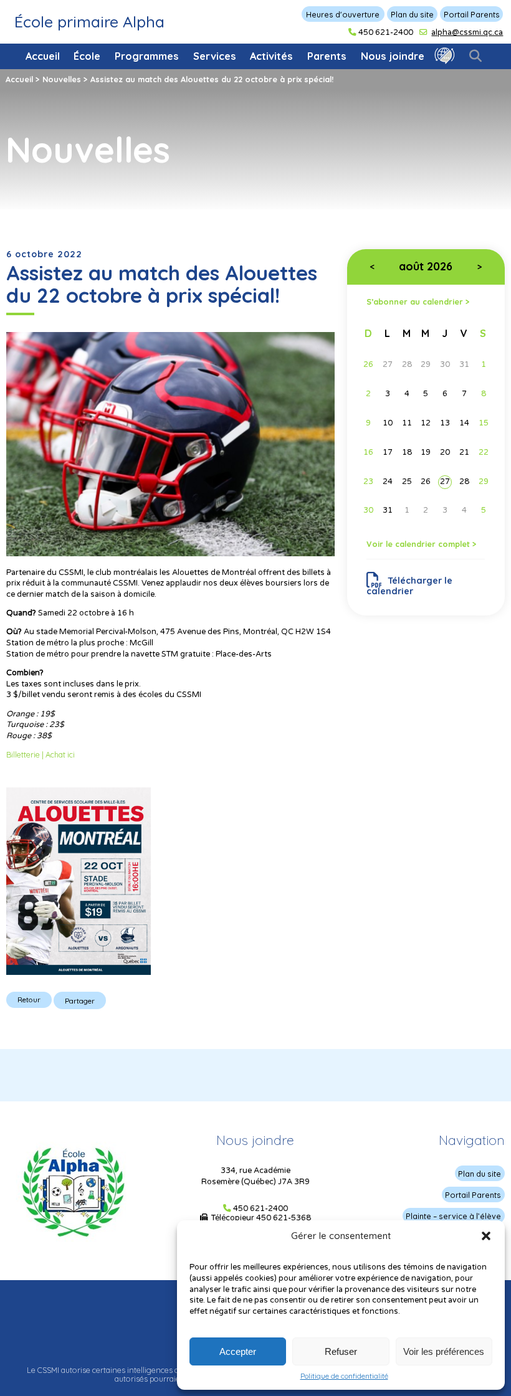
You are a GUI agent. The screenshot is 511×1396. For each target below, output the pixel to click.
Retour (29, 999)
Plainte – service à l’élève (453, 1216)
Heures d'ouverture (343, 14)
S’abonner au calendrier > (418, 301)
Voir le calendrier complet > (421, 544)
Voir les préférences (443, 1351)
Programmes (147, 56)
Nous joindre (392, 56)
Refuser (341, 1351)
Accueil (43, 56)
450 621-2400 (385, 32)
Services (214, 56)
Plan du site (412, 14)
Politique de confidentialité (344, 1376)
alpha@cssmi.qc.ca (467, 32)
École (87, 56)
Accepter (237, 1351)
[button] (486, 1236)
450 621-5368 (283, 1218)
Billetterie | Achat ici (40, 754)
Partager (80, 1000)
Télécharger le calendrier (409, 586)
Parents (326, 56)
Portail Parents (472, 14)
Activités (271, 56)
